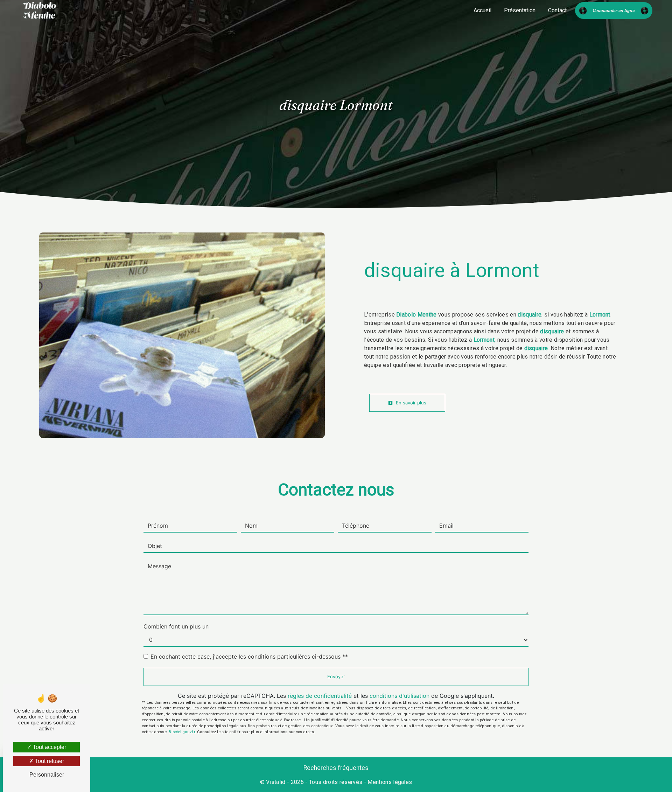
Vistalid (276, 782)
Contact (557, 10)
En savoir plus (410, 402)
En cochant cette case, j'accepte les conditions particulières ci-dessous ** (249, 656)
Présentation (520, 10)
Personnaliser (46, 775)
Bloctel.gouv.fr (182, 732)
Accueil (482, 10)
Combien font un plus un (176, 626)
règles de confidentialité (320, 695)
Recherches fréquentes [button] (336, 767)
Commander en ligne (614, 10)
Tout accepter (48, 747)
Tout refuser (49, 761)
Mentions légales (389, 782)
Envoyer (336, 676)
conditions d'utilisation (399, 695)
